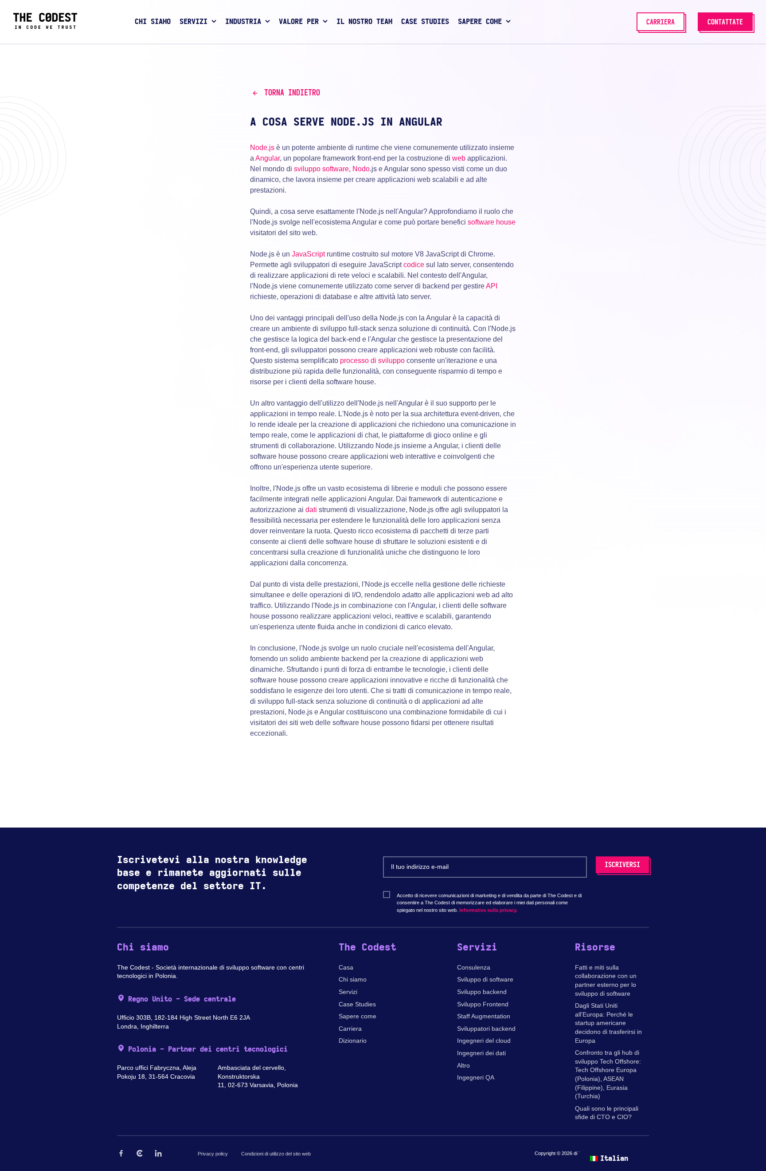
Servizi (348, 991)
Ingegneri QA (475, 1077)
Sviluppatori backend (486, 1028)
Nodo (361, 169)
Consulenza (473, 967)
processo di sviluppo (372, 360)
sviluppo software (321, 169)
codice (413, 264)
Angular (267, 158)
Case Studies (357, 1004)
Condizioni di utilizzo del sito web (276, 1153)
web (458, 158)
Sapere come (357, 1016)
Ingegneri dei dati (481, 1053)
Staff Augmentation (483, 1016)
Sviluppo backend (482, 991)
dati (311, 509)
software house (492, 222)
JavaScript (308, 254)
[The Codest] (45, 26)
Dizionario (353, 1040)
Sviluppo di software (485, 979)
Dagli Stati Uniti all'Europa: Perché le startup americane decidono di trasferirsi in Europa (608, 1023)
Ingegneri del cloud (484, 1040)
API (491, 286)
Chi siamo (353, 979)
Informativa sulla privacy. (488, 910)
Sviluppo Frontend (482, 1004)
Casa (346, 967)
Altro (463, 1065)
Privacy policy (213, 1153)
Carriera (350, 1028)
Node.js (262, 147)
